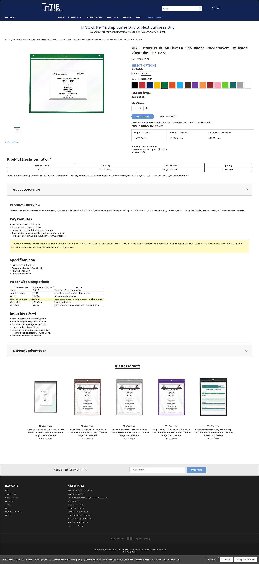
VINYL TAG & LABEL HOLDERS (79, 515)
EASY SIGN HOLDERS (76, 508)
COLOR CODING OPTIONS (78, 522)
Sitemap (8, 515)
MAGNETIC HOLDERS (76, 504)
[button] (130, 29)
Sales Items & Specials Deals (80, 490)
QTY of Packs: (138, 103)
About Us (112, 17)
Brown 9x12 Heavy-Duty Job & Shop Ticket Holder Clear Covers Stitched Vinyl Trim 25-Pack (87, 432)
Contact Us (74, 17)
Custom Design (94, 17)
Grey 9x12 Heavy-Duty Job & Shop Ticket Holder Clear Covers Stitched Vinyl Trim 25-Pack (129, 432)
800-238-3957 (155, 17)
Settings (212, 559)
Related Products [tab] (127, 366)
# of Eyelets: (138, 69)
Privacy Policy (173, 559)
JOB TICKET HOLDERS (76, 494)
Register (18, 511)
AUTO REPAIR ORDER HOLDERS (79, 519)
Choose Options (45, 397)
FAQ (60, 17)
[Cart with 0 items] (218, 8)
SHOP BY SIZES (73, 501)
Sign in (8, 511)
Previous (252, 555)
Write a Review (12, 142)
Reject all (226, 559)
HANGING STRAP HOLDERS (78, 511)
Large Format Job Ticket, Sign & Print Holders (88, 497)
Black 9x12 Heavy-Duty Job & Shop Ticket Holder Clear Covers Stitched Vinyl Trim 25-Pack (213, 432)
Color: (135, 79)
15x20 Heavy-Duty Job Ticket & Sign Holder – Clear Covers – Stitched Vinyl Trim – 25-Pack (46, 432)
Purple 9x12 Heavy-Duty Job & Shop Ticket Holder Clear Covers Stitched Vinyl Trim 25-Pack (171, 432)
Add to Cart (87, 397)
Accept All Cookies (245, 559)
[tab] (129, 190)
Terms (126, 17)
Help (138, 17)
